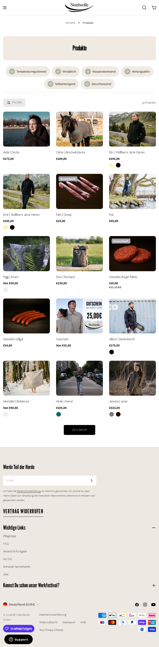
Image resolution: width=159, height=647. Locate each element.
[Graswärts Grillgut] (26, 316)
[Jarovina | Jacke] (132, 378)
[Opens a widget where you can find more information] (18, 640)
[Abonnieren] (91, 480)
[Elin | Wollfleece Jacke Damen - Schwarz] (118, 165)
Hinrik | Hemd (64, 401)
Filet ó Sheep (64, 215)
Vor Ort (7, 559)
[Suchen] (144, 8)
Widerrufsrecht (48, 622)
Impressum (69, 622)
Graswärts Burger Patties (123, 277)
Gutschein (62, 339)
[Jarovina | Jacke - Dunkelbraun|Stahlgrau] (118, 414)
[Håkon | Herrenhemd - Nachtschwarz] (111, 352)
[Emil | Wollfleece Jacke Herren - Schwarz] (12, 227)
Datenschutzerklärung (52, 614)
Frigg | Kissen (10, 277)
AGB (83, 622)
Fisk (111, 215)
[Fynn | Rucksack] (79, 253)
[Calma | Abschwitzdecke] (79, 129)
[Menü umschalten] (5, 8)
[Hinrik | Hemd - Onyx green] (58, 414)
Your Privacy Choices (51, 630)
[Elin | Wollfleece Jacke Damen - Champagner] (111, 165)
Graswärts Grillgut (13, 339)
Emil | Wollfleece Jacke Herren (21, 215)
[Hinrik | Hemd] (79, 378)
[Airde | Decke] (26, 129)
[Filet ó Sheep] (79, 191)
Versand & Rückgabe (15, 551)
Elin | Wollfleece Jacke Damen (127, 152)
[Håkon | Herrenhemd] (132, 316)
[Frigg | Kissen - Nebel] (5, 289)
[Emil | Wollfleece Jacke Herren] (26, 191)
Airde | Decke (11, 152)
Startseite (70, 22)
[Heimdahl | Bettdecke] (26, 378)
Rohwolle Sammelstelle (16, 566)
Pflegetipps (9, 536)
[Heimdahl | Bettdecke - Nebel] (5, 414)
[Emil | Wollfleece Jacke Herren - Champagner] (5, 227)
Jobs (5, 574)
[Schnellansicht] (44, 121)
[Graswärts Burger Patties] (132, 253)
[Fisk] (132, 191)
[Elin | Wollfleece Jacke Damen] (132, 129)
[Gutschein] (79, 316)
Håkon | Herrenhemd (122, 339)
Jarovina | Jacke (118, 401)
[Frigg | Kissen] (26, 253)
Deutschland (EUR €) (22, 604)
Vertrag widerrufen (23, 511)
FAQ (6, 544)
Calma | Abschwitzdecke (70, 152)
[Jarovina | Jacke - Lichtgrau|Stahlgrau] (111, 414)
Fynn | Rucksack (65, 277)
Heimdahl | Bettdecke (16, 401)
